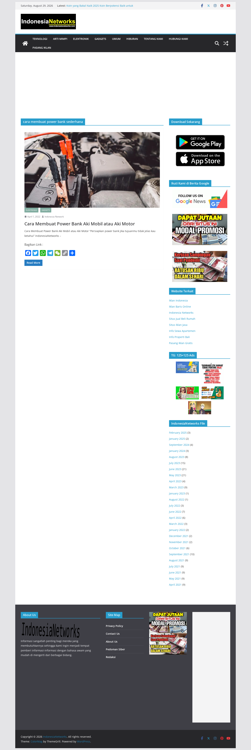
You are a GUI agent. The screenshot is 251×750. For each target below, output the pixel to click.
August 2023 (176, 457)
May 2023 (175, 475)
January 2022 (177, 530)
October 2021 (177, 548)
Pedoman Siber (115, 649)
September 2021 (179, 554)
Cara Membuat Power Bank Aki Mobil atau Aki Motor (79, 224)
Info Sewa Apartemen (182, 331)
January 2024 (177, 451)
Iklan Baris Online (180, 306)
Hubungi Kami (178, 39)
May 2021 (175, 578)
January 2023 (177, 493)
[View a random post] (225, 43)
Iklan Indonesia (178, 300)
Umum (116, 39)
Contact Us (113, 633)
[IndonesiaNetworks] (25, 43)
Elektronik (81, 39)
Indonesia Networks (181, 312)
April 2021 (175, 584)
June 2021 (175, 572)
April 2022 (175, 517)
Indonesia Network (54, 216)
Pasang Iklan (42, 47)
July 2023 (174, 463)
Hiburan (132, 39)
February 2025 (178, 432)
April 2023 (175, 481)
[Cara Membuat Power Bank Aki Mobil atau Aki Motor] (92, 170)
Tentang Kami (153, 39)
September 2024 (179, 444)
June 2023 (175, 469)
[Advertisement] (125, 91)
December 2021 (178, 536)
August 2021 (176, 560)
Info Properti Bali (179, 337)
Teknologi (40, 39)
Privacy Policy (114, 626)
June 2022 (175, 511)
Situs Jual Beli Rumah (182, 318)
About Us (111, 641)
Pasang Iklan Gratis (181, 343)
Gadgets (100, 39)
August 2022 (176, 499)
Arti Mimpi (60, 39)
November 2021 (179, 542)
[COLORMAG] (50, 624)
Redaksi (111, 657)
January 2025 (177, 438)
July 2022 (174, 505)
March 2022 (176, 524)
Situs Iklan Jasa (178, 325)
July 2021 (174, 566)
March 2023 (176, 487)
